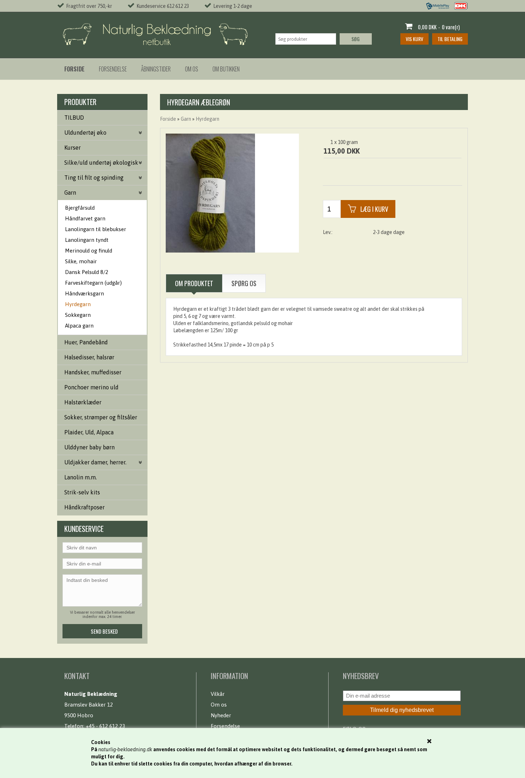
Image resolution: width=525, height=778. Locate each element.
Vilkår (218, 694)
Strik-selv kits (82, 492)
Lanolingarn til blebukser (95, 229)
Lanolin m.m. (80, 477)
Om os (191, 69)
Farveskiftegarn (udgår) (93, 283)
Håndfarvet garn (85, 218)
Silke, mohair (81, 261)
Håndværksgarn (84, 293)
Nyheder (221, 715)
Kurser (72, 147)
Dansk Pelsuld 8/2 (86, 272)
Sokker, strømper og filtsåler (100, 417)
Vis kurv (414, 39)
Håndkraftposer (84, 507)
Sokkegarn (78, 315)
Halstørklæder (82, 402)
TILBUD (74, 117)
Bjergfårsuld (80, 208)
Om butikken (226, 69)
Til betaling (450, 39)
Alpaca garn (79, 326)
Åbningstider (156, 69)
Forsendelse (113, 69)
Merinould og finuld (88, 251)
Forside (168, 119)
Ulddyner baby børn (89, 447)
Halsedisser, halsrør (89, 357)
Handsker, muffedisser (92, 372)
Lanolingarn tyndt (87, 240)
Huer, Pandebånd (86, 342)
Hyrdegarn (78, 304)
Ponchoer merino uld (91, 387)
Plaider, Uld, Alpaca (89, 432)
